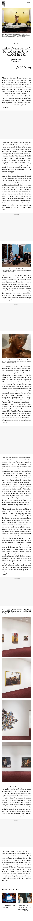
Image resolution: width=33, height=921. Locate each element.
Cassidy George (17, 59)
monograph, (25, 98)
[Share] (17, 67)
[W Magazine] (3, 4)
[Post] (21, 67)
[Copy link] (25, 67)
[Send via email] (29, 67)
